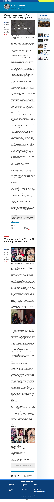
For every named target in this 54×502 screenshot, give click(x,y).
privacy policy (23, 485)
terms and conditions (24, 484)
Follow (12, 8)
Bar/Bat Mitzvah (13, 471)
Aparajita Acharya (28, 229)
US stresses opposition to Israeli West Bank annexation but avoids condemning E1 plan (47, 45)
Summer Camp (24, 471)
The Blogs (10, 490)
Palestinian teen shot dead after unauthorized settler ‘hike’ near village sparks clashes (46, 58)
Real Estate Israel (11, 489)
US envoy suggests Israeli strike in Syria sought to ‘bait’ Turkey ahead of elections (47, 34)
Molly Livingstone (18, 5)
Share (6, 22)
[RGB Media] (27, 499)
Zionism (32, 471)
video (9, 493)
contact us (23, 490)
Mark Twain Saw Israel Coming (29, 476)
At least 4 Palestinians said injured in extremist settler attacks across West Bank (44, 29)
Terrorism (17, 222)
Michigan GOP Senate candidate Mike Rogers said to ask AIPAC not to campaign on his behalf (47, 52)
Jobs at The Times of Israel (25, 489)
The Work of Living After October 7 (17, 476)
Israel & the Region (11, 484)
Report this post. (6, 34)
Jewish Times (10, 485)
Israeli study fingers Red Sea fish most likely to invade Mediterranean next (46, 40)
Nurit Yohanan (45, 60)
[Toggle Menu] (1, 1)
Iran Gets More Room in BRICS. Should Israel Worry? (29, 228)
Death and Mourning (19, 471)
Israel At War (12, 222)
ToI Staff (45, 36)
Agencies (45, 48)
